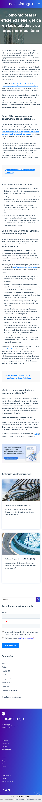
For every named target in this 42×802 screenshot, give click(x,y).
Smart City (21, 39)
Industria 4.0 (6, 671)
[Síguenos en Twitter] (6, 790)
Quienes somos (6, 775)
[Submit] (38, 599)
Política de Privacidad (18, 799)
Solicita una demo (7, 781)
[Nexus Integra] (21, 4)
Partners (4, 746)
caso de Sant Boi (7, 349)
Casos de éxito (6, 749)
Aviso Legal (39, 799)
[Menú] (38, 4)
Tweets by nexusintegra (11, 697)
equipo (37, 434)
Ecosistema (5, 743)
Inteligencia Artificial (8, 679)
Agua (3, 663)
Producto (5, 740)
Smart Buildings (7, 683)
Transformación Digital (9, 691)
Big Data (4, 667)
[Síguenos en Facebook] (3, 790)
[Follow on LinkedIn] (9, 790)
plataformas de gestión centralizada (25, 267)
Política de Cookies (30, 799)
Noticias (4, 764)
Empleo (4, 767)
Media (4, 758)
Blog (3, 761)
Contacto (5, 778)
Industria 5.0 (6, 675)
